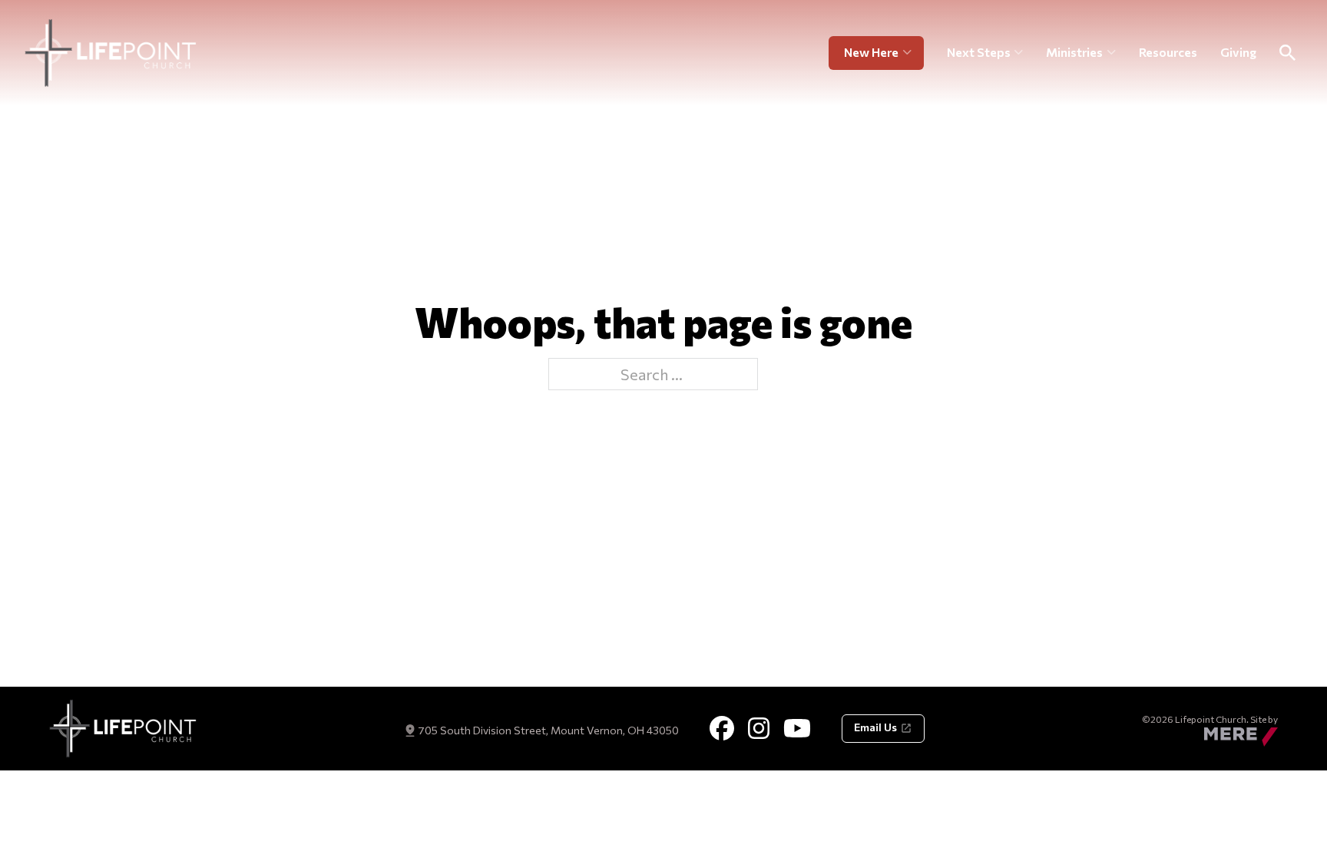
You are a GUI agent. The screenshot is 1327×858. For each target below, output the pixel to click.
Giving (1238, 52)
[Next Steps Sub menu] (1018, 53)
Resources (1168, 52)
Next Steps (979, 52)
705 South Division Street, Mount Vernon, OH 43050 (548, 730)
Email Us (875, 727)
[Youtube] (797, 728)
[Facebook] (721, 728)
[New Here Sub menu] (913, 53)
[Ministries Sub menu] (1111, 53)
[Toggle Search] (1287, 53)
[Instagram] (758, 728)
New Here (871, 52)
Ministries (1074, 52)
